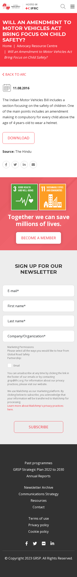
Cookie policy (38, 531)
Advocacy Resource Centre (37, 46)
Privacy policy (38, 525)
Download (18, 137)
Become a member (38, 237)
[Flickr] (44, 543)
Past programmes (38, 463)
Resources (39, 500)
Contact (39, 507)
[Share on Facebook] (6, 164)
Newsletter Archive (38, 487)
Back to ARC (15, 74)
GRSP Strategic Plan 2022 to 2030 (38, 469)
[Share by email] (33, 164)
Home (7, 46)
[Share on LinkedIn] (24, 164)
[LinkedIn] (52, 543)
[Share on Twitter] (15, 164)
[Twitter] (35, 543)
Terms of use (38, 518)
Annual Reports (38, 476)
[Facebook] (26, 543)
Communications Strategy (39, 494)
